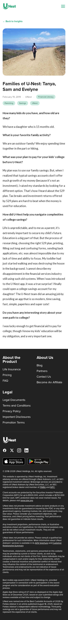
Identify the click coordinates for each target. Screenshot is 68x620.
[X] (12, 450)
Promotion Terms (14, 422)
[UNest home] (9, 6)
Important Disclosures (17, 417)
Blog (39, 365)
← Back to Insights (13, 21)
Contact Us (44, 376)
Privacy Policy (12, 411)
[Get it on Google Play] (39, 461)
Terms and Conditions (17, 405)
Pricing (7, 375)
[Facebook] (5, 450)
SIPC (52, 487)
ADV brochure (41, 543)
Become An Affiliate (49, 382)
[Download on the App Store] (14, 461)
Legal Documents (14, 400)
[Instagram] (19, 450)
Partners (42, 371)
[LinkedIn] (26, 450)
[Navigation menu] (63, 6)
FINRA (43, 487)
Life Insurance (12, 369)
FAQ (5, 380)
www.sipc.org (26, 500)
